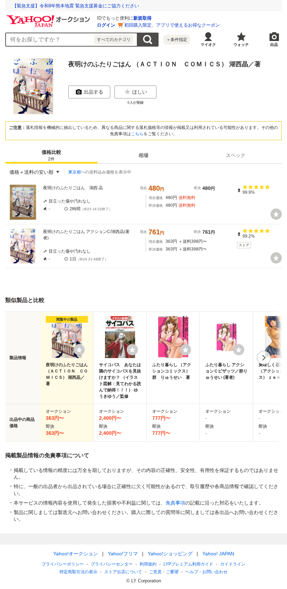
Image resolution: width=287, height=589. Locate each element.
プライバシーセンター (112, 564)
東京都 (74, 172)
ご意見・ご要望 (163, 571)
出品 (274, 44)
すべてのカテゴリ (114, 39)
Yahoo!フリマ (123, 553)
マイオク (208, 44)
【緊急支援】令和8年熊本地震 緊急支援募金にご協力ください (75, 5)
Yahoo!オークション (75, 553)
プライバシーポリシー (63, 564)
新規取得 (142, 18)
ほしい (139, 92)
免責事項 (175, 503)
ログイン (106, 25)
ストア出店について (123, 571)
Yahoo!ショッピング (170, 553)
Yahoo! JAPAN (218, 553)
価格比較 (51, 155)
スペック (235, 155)
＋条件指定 (176, 39)
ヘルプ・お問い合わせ (206, 571)
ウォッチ (241, 44)
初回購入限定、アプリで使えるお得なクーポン (172, 25)
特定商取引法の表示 (78, 571)
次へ (264, 358)
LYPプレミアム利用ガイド (188, 564)
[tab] (51, 155)
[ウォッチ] (276, 214)
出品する (93, 92)
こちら (137, 133)
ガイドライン (232, 564)
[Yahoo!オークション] (49, 17)
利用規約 (148, 564)
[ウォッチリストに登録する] (79, 349)
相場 (143, 155)
